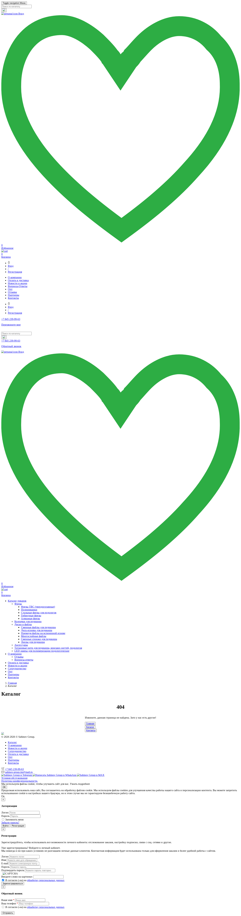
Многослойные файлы (33, 636)
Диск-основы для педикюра (36, 630)
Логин (5, 812)
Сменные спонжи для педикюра (39, 639)
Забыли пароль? (10, 822)
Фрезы (18, 603)
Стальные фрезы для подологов (38, 612)
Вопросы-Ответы (17, 286)
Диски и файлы (23, 624)
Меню (14, 3)
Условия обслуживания (14, 778)
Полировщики (29, 609)
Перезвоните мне (11, 324)
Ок (3, 796)
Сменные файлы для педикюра (38, 627)
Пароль (5, 816)
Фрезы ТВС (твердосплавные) (38, 606)
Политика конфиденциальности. (19, 781)
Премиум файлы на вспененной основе (43, 633)
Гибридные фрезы (31, 615)
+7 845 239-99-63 (14, 769)
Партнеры (13, 295)
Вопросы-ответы (23, 659)
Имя (3, 860)
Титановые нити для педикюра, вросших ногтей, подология (48, 648)
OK (4, 787)
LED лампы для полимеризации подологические (41, 650)
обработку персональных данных (45, 880)
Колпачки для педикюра (27, 621)
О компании (15, 277)
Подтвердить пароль (12, 870)
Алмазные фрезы (30, 618)
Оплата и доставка (18, 280)
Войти (6, 826)
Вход (10, 266)
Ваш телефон (9, 903)
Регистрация (15, 271)
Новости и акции (17, 283)
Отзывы (12, 292)
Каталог (90, 727)
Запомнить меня (14, 819)
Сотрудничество (17, 668)
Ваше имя (7, 900)
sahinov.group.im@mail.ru (19, 772)
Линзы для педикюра (33, 642)
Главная (90, 723)
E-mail (4, 863)
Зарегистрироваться (13, 883)
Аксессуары (21, 645)
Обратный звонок (11, 346)
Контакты (13, 298)
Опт (10, 289)
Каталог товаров (17, 600)
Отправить (8, 913)
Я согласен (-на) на (34, 880)
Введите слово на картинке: (17, 876)
